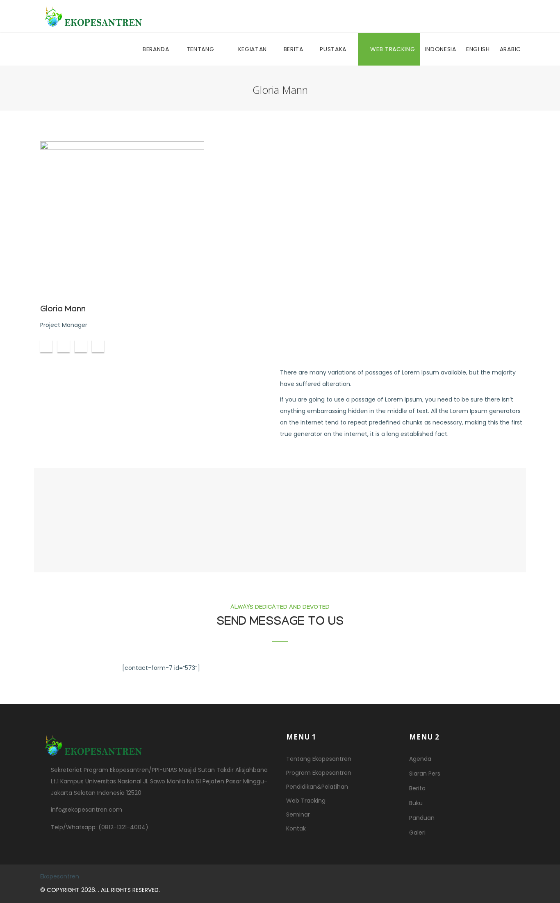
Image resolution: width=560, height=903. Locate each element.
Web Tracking (392, 49)
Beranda (156, 49)
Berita (294, 49)
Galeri (417, 832)
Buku (416, 803)
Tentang (201, 49)
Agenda (420, 759)
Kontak (296, 828)
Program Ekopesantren (318, 773)
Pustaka (334, 49)
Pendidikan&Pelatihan (317, 787)
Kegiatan (253, 49)
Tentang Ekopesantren (318, 759)
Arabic (510, 49)
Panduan (422, 818)
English (478, 49)
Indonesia (440, 49)
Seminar (298, 814)
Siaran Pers (424, 773)
